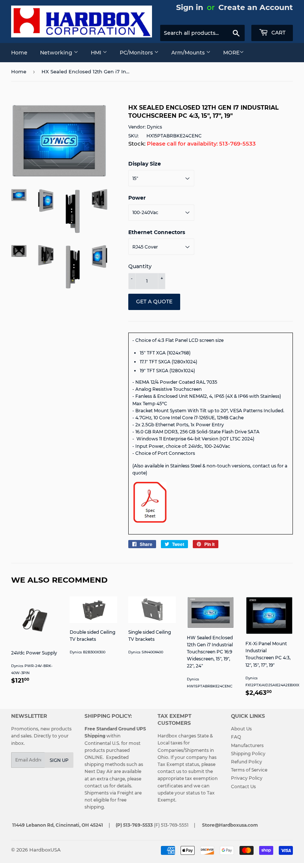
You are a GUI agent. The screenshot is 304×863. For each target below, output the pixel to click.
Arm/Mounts (188, 52)
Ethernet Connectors (156, 232)
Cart (277, 32)
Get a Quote (154, 301)
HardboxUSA (45, 850)
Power (137, 197)
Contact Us (243, 786)
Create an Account (255, 7)
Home (19, 52)
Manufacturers (247, 745)
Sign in (189, 7)
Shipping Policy (248, 753)
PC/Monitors (137, 52)
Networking (57, 52)
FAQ (236, 737)
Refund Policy (246, 761)
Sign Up (59, 760)
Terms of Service (249, 770)
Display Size (144, 163)
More (231, 52)
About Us (241, 729)
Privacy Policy (246, 778)
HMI (97, 52)
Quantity (140, 266)
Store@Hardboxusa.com (230, 825)
